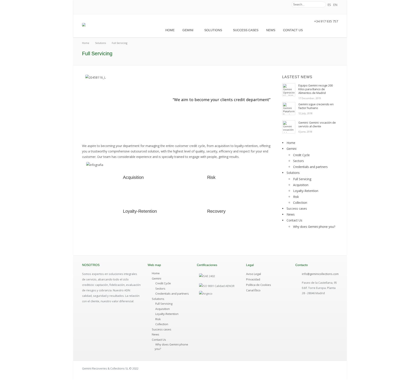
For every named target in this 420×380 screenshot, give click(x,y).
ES (329, 5)
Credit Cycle (301, 155)
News (270, 30)
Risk (211, 177)
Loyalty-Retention (140, 211)
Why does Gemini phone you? (314, 227)
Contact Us (293, 30)
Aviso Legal (253, 274)
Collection (300, 202)
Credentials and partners (310, 167)
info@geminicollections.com (320, 274)
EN (335, 5)
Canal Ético (253, 290)
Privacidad (253, 279)
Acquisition (133, 177)
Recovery (216, 211)
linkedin (284, 4)
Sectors (298, 161)
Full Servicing (302, 179)
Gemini (187, 30)
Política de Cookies (258, 285)
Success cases (245, 30)
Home (170, 30)
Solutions (213, 30)
